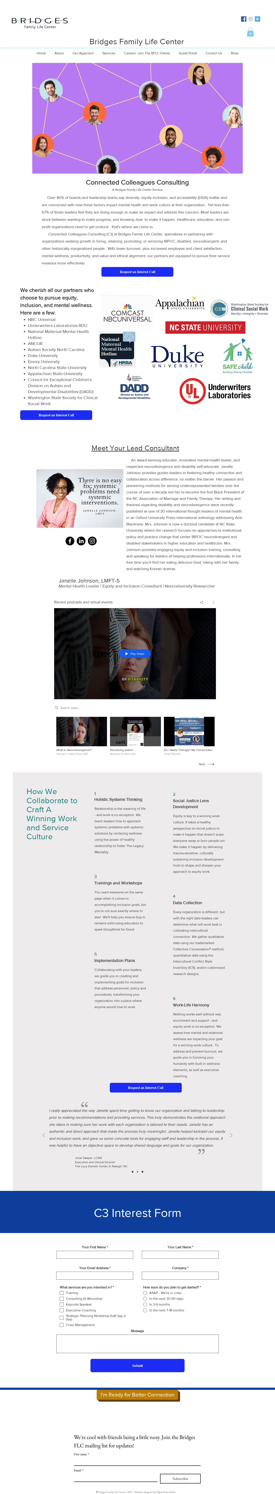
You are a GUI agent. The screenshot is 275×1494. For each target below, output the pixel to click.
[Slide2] (137, 1172)
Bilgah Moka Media (166, 1492)
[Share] (202, 602)
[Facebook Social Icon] (243, 19)
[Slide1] (132, 1172)
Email (79, 1470)
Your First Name (94, 1247)
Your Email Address (93, 1268)
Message (137, 1331)
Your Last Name (179, 1247)
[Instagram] (92, 541)
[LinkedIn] (81, 541)
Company (179, 1268)
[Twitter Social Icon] (257, 19)
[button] (250, 32)
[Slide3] (142, 1172)
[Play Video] (82, 736)
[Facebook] (70, 541)
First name (81, 1454)
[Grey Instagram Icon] (250, 19)
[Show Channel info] (212, 602)
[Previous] (44, 1135)
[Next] (231, 1135)
